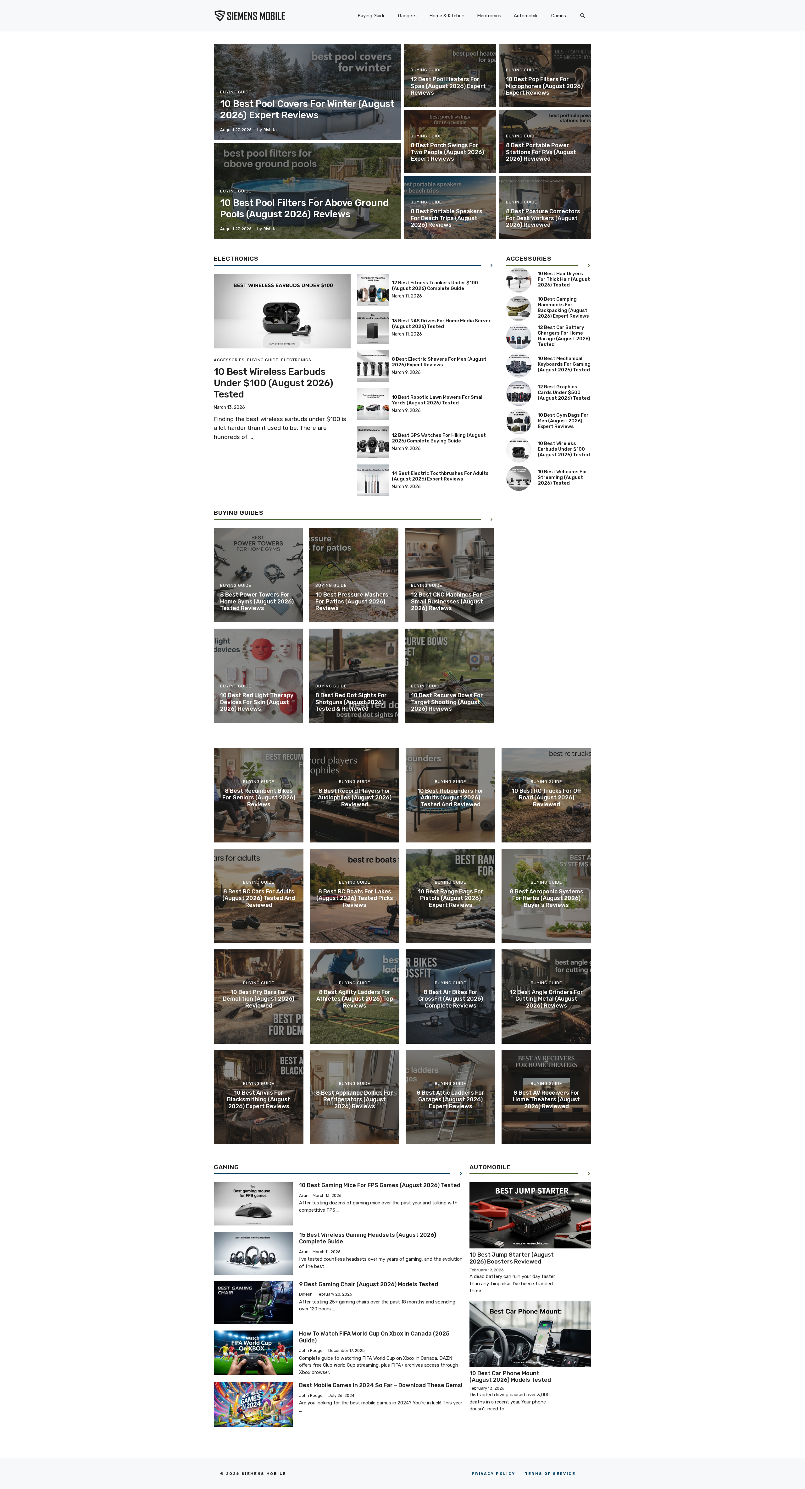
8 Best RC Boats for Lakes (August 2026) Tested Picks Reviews (354, 898)
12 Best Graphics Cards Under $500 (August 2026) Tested (564, 392)
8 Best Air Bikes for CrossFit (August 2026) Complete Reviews (450, 999)
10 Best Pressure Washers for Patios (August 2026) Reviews (351, 601)
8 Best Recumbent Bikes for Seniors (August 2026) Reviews (258, 797)
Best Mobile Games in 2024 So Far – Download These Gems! (381, 1385)
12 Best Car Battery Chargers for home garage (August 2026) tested (564, 336)
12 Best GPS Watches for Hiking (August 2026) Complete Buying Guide (439, 438)
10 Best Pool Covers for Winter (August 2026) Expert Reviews (307, 109)
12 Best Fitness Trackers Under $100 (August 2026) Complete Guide (435, 285)
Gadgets (407, 16)
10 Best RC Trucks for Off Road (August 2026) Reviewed (546, 797)
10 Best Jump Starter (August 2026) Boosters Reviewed (511, 1258)
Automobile (526, 16)
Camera (559, 16)
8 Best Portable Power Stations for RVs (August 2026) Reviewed (541, 152)
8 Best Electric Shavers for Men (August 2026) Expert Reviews (439, 362)
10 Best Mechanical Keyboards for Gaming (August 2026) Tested (564, 364)
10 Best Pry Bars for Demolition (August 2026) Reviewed (258, 999)
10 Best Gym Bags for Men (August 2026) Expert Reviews (563, 420)
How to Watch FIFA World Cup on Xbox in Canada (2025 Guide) (374, 1337)
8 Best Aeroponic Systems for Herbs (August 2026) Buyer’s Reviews (546, 898)
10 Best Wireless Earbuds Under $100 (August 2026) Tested (273, 383)
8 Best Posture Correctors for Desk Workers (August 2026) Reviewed (543, 218)
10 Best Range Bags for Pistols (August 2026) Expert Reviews (450, 898)
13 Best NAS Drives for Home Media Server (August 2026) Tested (441, 323)
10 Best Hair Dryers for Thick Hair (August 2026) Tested (564, 279)
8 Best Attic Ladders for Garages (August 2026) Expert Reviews (450, 1099)
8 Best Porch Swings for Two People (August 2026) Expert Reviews (447, 152)
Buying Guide (372, 16)
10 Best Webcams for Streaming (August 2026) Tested (562, 477)
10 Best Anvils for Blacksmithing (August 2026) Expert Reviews (258, 1099)
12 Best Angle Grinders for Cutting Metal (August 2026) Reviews (546, 999)
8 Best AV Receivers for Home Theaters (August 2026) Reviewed (546, 1099)
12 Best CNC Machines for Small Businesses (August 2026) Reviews (447, 601)
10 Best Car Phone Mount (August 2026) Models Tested (510, 1377)
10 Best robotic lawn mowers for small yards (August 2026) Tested (438, 400)
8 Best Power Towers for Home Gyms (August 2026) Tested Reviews (257, 601)
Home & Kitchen (446, 16)
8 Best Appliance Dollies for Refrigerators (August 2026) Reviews (354, 1099)
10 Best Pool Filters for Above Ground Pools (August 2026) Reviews (304, 208)
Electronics (489, 16)
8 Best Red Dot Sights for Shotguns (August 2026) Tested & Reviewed (351, 702)
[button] (582, 15)
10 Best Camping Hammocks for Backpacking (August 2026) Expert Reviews (563, 307)
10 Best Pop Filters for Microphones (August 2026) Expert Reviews (544, 86)
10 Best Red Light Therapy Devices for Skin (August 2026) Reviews (256, 702)
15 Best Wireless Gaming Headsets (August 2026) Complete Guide (367, 1238)
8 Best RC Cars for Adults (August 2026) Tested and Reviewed (258, 898)
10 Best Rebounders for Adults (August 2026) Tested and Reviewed (450, 797)
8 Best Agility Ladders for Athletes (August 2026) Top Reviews (354, 999)
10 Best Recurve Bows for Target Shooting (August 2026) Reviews (447, 702)
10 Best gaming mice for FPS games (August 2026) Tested (379, 1185)
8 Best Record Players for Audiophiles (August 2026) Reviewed (354, 797)
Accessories (229, 360)
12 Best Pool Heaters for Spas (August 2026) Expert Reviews (448, 86)
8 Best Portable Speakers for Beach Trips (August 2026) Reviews (446, 218)
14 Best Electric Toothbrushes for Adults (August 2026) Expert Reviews (440, 476)
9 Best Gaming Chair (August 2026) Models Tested (368, 1284)
